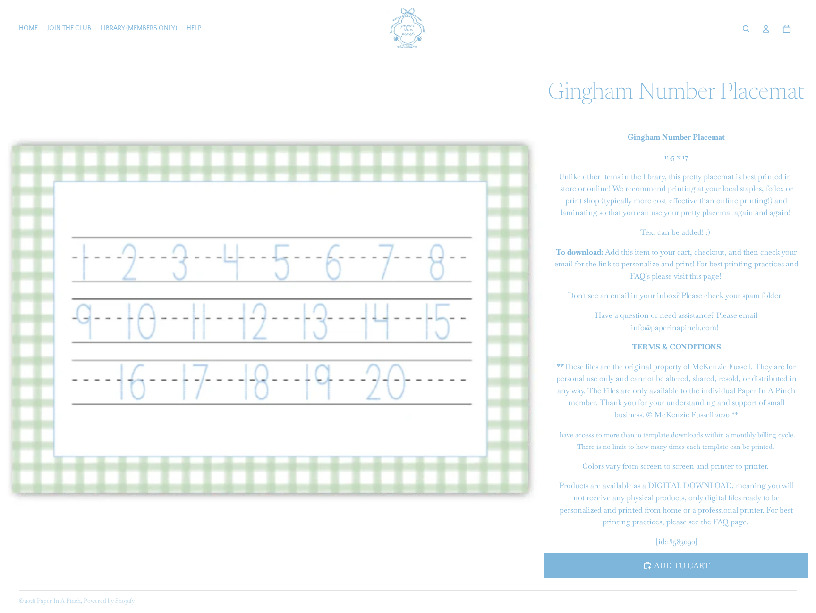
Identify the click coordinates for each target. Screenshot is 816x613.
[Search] (746, 28)
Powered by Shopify (109, 601)
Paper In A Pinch (59, 601)
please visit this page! (687, 276)
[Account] (766, 28)
